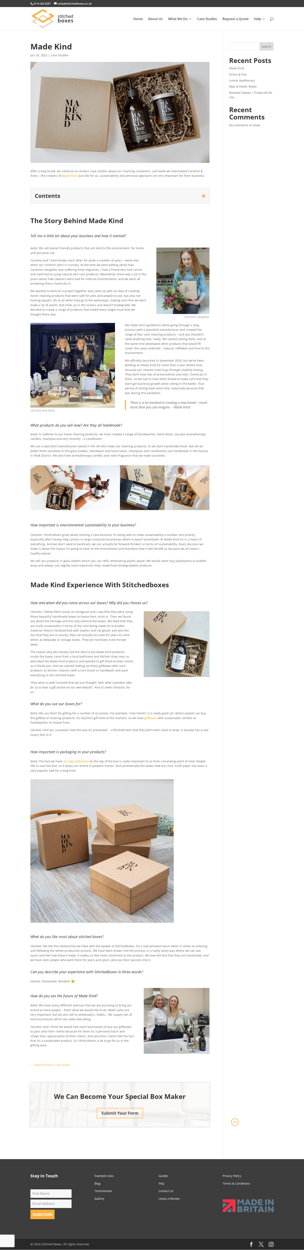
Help (257, 19)
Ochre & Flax (238, 74)
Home (138, 19)
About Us (155, 19)
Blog (98, 1183)
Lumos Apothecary (242, 80)
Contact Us (166, 1191)
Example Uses (104, 1176)
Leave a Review (169, 1199)
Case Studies (207, 19)
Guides (163, 1176)
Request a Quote (235, 19)
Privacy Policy (232, 1176)
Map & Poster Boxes (243, 86)
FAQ (161, 1183)
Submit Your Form (120, 1113)
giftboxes (150, 718)
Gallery (99, 1199)
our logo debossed (75, 761)
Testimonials (103, 1191)
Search (266, 46)
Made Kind (69, 176)
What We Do (178, 19)
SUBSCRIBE (42, 1214)
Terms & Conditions (236, 1183)
